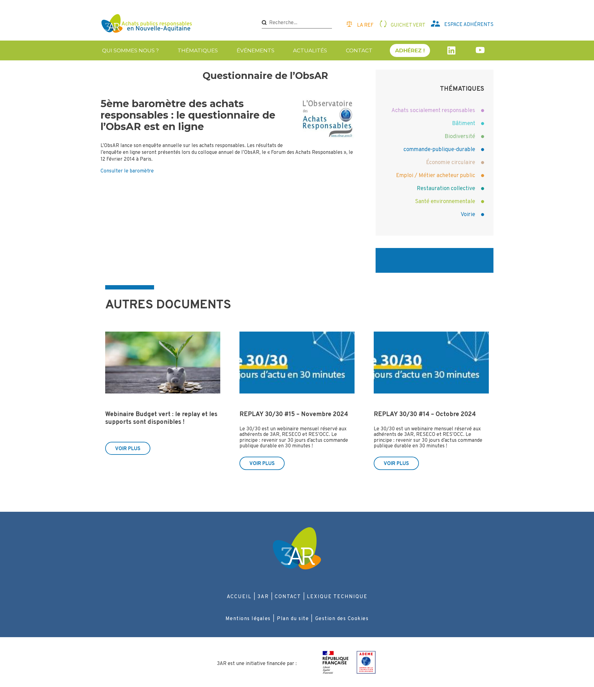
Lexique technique (337, 597)
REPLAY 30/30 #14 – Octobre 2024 (425, 415)
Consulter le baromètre (127, 171)
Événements (255, 50)
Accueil (239, 597)
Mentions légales (248, 619)
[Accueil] (147, 24)
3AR (263, 597)
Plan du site (293, 619)
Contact (359, 50)
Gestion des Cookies (342, 619)
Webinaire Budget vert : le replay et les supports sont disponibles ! (161, 418)
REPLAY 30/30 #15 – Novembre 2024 (293, 415)
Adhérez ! (410, 50)
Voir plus (127, 449)
